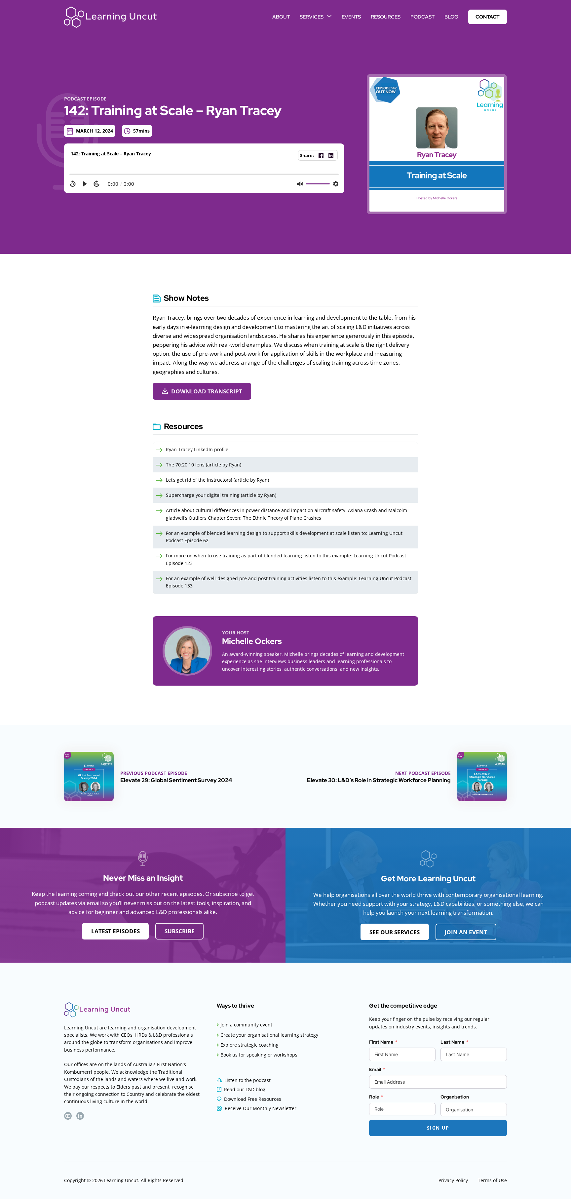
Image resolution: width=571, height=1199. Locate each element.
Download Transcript (206, 391)
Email (375, 1069)
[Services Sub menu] (329, 16)
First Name (381, 1042)
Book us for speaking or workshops (258, 1055)
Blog (451, 16)
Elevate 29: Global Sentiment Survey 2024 (176, 780)
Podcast (422, 16)
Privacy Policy (453, 1180)
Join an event (465, 932)
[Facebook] (321, 155)
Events (351, 16)
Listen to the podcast (247, 1080)
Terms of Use (492, 1180)
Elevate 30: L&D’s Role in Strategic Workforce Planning (379, 780)
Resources (385, 16)
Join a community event (246, 1024)
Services (312, 16)
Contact (488, 16)
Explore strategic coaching (249, 1045)
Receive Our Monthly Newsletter (260, 1108)
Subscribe (180, 931)
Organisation (454, 1097)
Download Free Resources (252, 1099)
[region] (204, 180)
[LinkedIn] (331, 155)
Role (374, 1097)
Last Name (452, 1042)
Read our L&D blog (244, 1089)
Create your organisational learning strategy (269, 1035)
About (281, 16)
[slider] (204, 174)
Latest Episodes (115, 931)
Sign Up (438, 1128)
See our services (394, 932)
